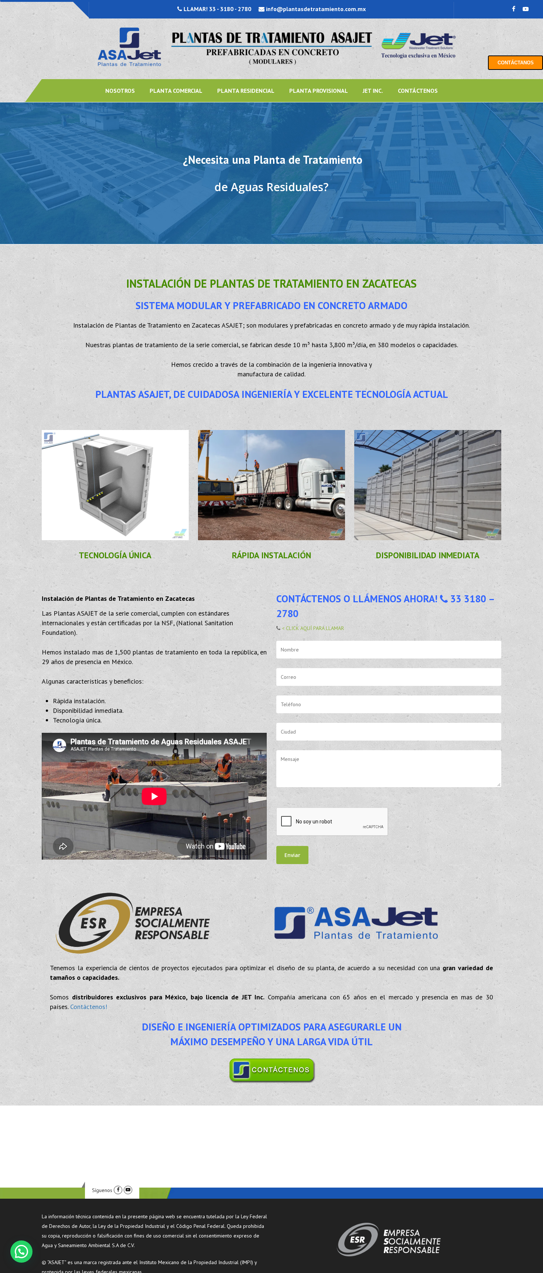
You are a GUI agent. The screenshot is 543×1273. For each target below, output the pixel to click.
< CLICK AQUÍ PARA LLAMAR (312, 628)
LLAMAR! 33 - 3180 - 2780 (216, 9)
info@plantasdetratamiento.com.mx (315, 9)
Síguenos (102, 1190)
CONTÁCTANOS (516, 62)
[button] (21, 1251)
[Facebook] (118, 1190)
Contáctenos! (88, 1006)
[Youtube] (128, 1190)
